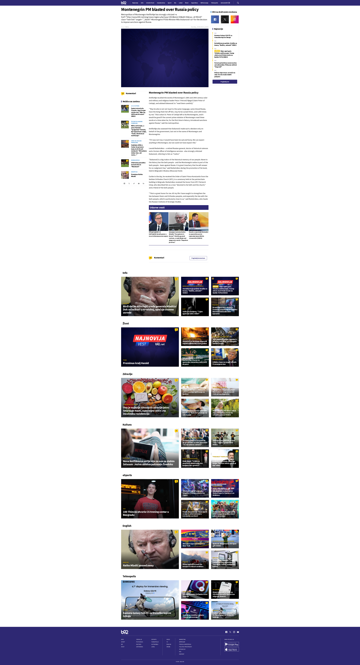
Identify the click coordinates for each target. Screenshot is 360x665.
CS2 (124, 509)
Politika (126, 303)
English (126, 562)
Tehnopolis (155, 642)
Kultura (138, 644)
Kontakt (181, 654)
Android (215, 610)
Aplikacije (182, 649)
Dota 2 (184, 509)
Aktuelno (186, 385)
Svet (184, 309)
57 (127, 122)
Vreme (168, 647)
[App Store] (231, 649)
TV (167, 642)
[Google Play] (231, 644)
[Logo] (123, 2)
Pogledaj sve (225, 82)
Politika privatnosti (185, 647)
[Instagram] (235, 19)
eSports (153, 639)
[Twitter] (225, 19)
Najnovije (135, 3)
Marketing (182, 639)
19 (150, 258)
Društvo (134, 172)
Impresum (182, 642)
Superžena (139, 647)
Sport (123, 642)
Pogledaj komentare (198, 258)
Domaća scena (218, 486)
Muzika (215, 438)
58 (127, 141)
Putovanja (139, 642)
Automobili (154, 644)
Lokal (153, 647)
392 (127, 106)
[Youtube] (238, 632)
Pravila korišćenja (185, 644)
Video (168, 639)
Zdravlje (139, 639)
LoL (184, 488)
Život (122, 647)
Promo (125, 610)
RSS (180, 651)
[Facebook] (215, 19)
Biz (122, 644)
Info (122, 639)
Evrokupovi (135, 160)
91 (127, 172)
